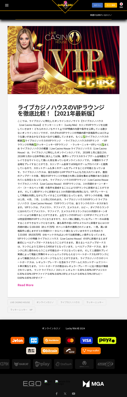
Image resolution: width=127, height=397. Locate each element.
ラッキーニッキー (95, 302)
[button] (6, 5)
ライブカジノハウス (70, 302)
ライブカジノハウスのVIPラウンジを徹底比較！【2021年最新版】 (61, 110)
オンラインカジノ (45, 302)
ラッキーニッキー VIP (21, 309)
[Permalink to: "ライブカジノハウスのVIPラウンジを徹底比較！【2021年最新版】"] (63, 60)
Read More (25, 285)
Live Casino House (20, 302)
